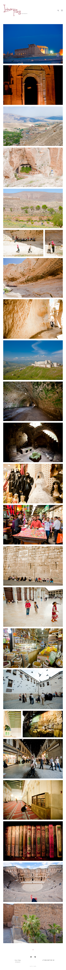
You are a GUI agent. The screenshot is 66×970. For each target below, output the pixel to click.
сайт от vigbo (33, 966)
